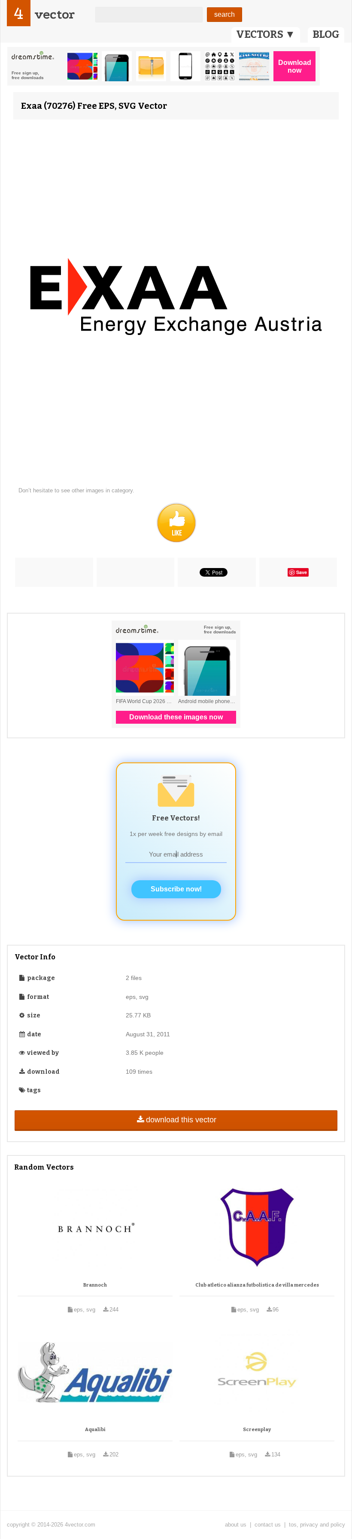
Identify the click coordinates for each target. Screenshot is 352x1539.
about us (235, 1524)
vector (54, 14)
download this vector (181, 1119)
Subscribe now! (176, 889)
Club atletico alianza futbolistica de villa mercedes (257, 1285)
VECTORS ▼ (265, 34)
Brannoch (95, 1285)
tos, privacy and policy (317, 1524)
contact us (268, 1524)
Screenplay (257, 1429)
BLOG (326, 34)
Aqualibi (95, 1429)
